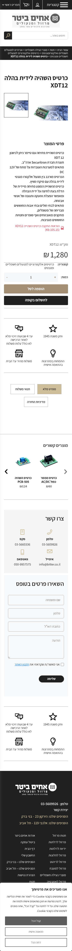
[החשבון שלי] (38, 5)
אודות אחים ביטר (25, 835)
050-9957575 (22, 564)
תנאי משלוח (22, 389)
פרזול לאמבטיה (56, 882)
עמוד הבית (62, 50)
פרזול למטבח (58, 868)
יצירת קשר (60, 809)
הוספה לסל (36, 288)
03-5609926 (49, 544)
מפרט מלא (49, 389)
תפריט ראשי (12, 5)
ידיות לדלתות (57, 849)
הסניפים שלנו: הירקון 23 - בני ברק (44, 816)
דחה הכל (36, 942)
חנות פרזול (59, 835)
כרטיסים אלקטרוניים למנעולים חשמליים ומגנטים (38, 54)
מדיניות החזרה (36, 402)
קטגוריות (53, 5)
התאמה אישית (36, 931)
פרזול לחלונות (57, 855)
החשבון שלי (28, 855)
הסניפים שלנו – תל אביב (20, 868)
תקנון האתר (22, 664)
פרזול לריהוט (58, 862)
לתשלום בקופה (36, 299)
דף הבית (30, 849)
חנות (52, 50)
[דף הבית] (36, 21)
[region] (36, 917)
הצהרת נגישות (26, 875)
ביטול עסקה (28, 842)
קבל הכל (36, 921)
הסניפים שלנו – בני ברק (21, 862)
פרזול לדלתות (57, 842)
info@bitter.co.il (49, 564)
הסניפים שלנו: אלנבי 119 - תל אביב (43, 823)
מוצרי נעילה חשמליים (36, 50)
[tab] (49, 389)
